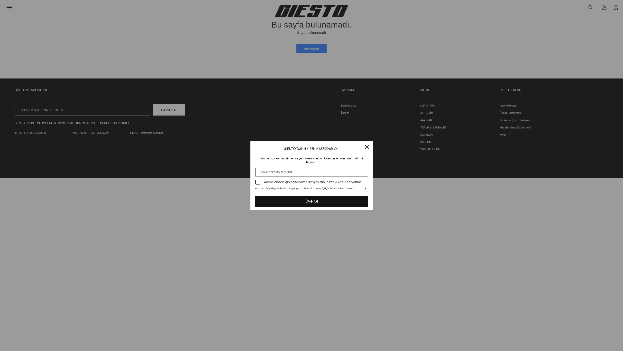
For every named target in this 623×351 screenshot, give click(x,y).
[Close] (367, 147)
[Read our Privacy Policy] (365, 190)
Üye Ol (311, 201)
